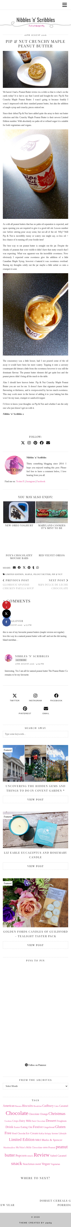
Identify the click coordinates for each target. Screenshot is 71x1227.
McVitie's (21, 1147)
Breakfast (38, 1106)
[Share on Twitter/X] (24, 567)
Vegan (46, 1164)
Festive (38, 1127)
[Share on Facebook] (19, 567)
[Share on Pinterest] (29, 567)
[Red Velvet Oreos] (52, 542)
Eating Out (26, 1127)
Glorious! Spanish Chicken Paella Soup (18, 584)
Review (42, 1155)
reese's (30, 1155)
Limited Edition (14, 574)
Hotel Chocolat (18, 1133)
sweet (38, 1164)
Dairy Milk (25, 1120)
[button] (65, 5)
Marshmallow (9, 1148)
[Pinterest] (35, 443)
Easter (17, 1127)
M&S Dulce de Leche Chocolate (53, 584)
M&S (38, 1140)
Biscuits (27, 1106)
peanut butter (42, 574)
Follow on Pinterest (37, 1065)
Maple (28, 574)
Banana (18, 1106)
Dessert (51, 1120)
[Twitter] (23, 443)
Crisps (15, 1121)
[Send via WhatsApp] (37, 567)
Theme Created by (35, 1223)
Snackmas (29, 1163)
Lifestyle (62, 1133)
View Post (35, 799)
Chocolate (17, 1113)
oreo (45, 1147)
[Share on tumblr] (33, 567)
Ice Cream (32, 1133)
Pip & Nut (57, 574)
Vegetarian (55, 1164)
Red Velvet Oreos (52, 555)
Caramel (63, 1106)
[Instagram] (29, 443)
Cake (56, 1106)
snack (16, 1163)
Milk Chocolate (34, 1147)
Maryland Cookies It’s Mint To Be (52, 527)
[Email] (48, 443)
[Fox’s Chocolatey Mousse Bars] (19, 542)
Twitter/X (20, 481)
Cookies (8, 1121)
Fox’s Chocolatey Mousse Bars (19, 556)
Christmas (57, 1113)
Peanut (51, 1147)
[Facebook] (42, 443)
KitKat (41, 1133)
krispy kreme (51, 1133)
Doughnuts (62, 1121)
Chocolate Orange (38, 1114)
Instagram (30, 481)
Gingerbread (49, 1127)
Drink (9, 1127)
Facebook (41, 481)
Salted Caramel (58, 1155)
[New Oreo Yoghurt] (19, 512)
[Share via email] (14, 567)
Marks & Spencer (52, 1139)
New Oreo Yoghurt (19, 525)
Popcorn (21, 1155)
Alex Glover (13, 620)
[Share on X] (6, 613)
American (9, 1106)
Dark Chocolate (38, 1121)
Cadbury (48, 1106)
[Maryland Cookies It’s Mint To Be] (52, 512)
